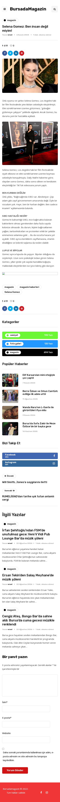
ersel (10, 35)
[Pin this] (21, 53)
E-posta (6, 717)
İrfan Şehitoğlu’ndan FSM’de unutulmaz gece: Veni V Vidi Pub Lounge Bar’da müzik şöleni (26, 534)
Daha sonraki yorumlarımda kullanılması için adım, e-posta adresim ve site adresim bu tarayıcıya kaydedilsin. (28, 756)
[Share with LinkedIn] (16, 53)
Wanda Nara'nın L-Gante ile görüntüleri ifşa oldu (38, 409)
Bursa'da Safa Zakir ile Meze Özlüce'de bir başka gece (39, 425)
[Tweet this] (10, 53)
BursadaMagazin (28, 9)
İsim (4, 702)
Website (6, 733)
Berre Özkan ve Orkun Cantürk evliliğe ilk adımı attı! (40, 392)
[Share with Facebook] (4, 53)
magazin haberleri (29, 287)
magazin (9, 287)
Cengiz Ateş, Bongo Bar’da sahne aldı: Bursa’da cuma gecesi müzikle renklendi (28, 620)
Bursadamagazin (11, 788)
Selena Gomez (12, 292)
